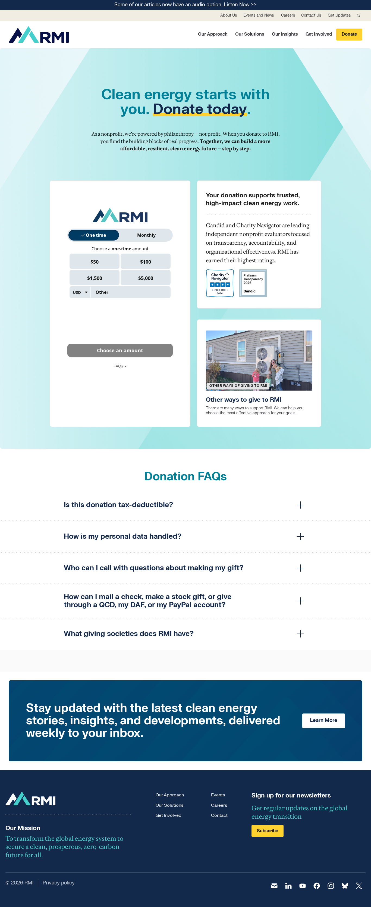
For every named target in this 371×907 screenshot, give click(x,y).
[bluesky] (344, 885)
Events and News (258, 15)
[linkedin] (288, 885)
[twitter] (359, 885)
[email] (274, 885)
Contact (219, 815)
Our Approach (213, 34)
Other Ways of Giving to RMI (238, 386)
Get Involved (319, 34)
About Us (228, 15)
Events (218, 795)
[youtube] (302, 885)
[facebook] (316, 885)
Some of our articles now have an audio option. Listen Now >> (185, 5)
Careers (288, 15)
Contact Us (311, 15)
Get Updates (339, 15)
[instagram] (330, 885)
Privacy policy (59, 883)
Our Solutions (249, 34)
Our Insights (285, 34)
